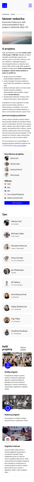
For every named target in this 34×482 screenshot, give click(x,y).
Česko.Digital (5, 14)
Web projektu (17, 203)
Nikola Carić (14, 158)
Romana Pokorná (16, 169)
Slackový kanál (7, 143)
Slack (9, 184)
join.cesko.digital (20, 145)
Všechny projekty (23, 348)
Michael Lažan (15, 164)
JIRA (8, 191)
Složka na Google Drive (15, 198)
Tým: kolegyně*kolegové (15, 194)
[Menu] (30, 5)
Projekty (13, 14)
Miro (8, 187)
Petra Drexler (14, 175)
